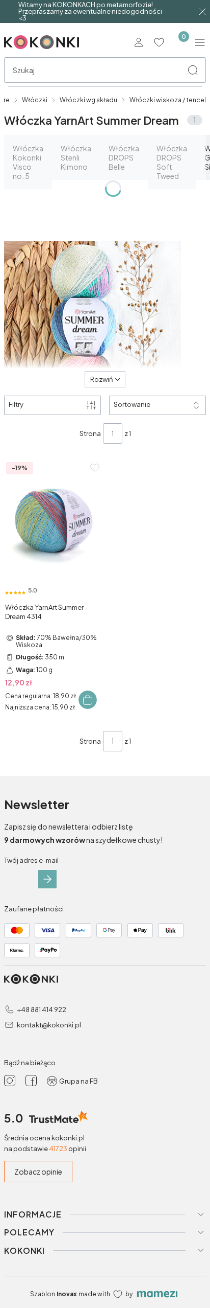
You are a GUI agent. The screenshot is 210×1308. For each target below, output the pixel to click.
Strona (90, 433)
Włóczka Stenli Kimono (76, 157)
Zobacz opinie (38, 1171)
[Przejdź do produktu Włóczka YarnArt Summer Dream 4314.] (53, 518)
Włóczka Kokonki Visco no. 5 (28, 162)
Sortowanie (132, 404)
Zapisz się (47, 879)
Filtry (16, 404)
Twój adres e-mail (31, 860)
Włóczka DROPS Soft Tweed (171, 162)
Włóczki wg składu (88, 100)
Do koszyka (87, 700)
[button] (192, 70)
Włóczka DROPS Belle (124, 157)
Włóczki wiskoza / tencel (167, 100)
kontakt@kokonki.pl (49, 1025)
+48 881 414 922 (41, 1009)
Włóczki (34, 100)
